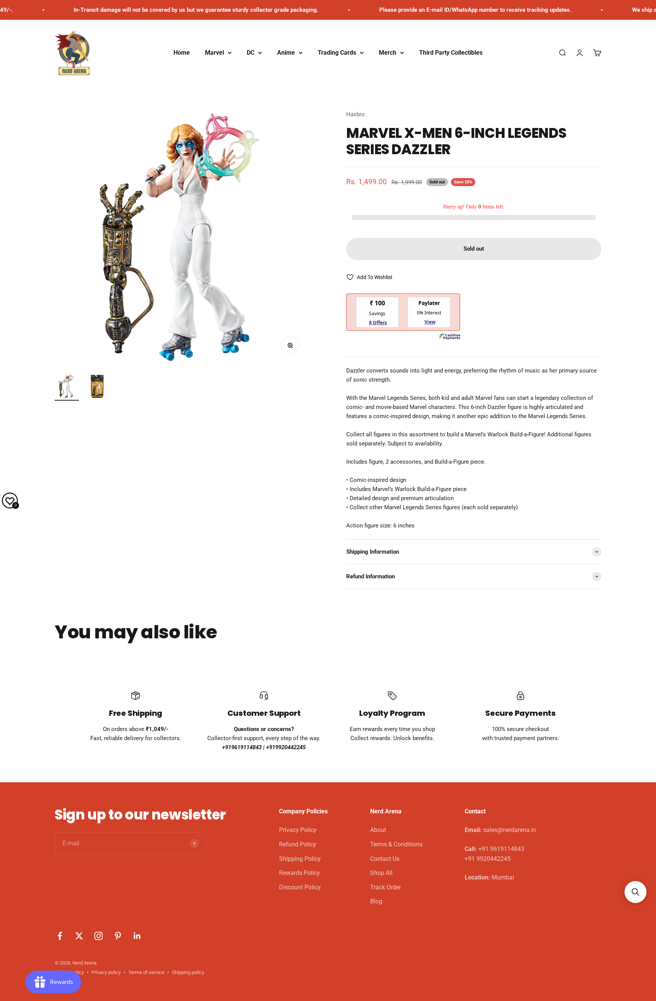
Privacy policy (106, 972)
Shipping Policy (300, 858)
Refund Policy (297, 844)
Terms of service (146, 972)
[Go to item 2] (97, 387)
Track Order (385, 887)
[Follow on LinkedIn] (137, 936)
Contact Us (384, 858)
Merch (387, 52)
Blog (376, 901)
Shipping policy (188, 972)
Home (181, 52)
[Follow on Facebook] (60, 936)
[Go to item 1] (67, 387)
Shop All (381, 872)
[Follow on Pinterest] (118, 936)
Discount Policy (300, 887)
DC (250, 52)
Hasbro (355, 114)
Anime (286, 52)
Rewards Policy (299, 872)
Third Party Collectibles (451, 52)
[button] (635, 892)
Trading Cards (337, 52)
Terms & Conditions (396, 844)
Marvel (214, 52)
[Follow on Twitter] (79, 936)
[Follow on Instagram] (98, 936)
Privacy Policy (298, 830)
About (378, 830)
